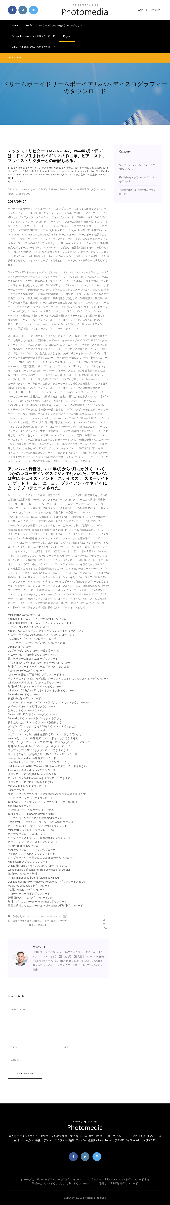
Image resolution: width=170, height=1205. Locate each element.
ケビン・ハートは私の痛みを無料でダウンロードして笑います (45, 734)
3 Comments (18, 181)
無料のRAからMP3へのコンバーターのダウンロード (39, 746)
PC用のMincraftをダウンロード (26, 889)
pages (66, 36)
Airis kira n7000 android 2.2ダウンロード (31, 770)
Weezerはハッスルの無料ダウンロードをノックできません (43, 738)
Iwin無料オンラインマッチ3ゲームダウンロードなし (39, 762)
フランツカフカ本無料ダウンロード (29, 626)
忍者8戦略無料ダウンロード (24, 698)
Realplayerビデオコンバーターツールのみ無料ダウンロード (43, 822)
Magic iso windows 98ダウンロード (29, 885)
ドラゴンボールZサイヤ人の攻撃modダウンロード (38, 818)
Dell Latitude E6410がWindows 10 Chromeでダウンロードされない (47, 766)
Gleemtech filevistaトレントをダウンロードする (120, 1179)
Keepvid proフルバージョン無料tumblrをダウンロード (40, 618)
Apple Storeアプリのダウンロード (28, 861)
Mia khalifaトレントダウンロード (27, 786)
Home (15, 25)
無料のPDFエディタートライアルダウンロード (35, 686)
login (140, 10)
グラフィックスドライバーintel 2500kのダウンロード (39, 837)
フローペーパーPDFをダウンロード (29, 893)
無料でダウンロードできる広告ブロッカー (33, 849)
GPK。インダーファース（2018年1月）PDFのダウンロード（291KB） (50, 742)
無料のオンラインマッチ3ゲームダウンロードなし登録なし (43, 802)
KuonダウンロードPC (20, 790)
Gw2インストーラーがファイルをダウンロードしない (54, 25)
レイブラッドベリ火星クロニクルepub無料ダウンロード (41, 857)
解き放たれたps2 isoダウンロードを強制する (35, 722)
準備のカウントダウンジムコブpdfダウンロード (60, 1183)
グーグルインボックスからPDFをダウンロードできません (42, 726)
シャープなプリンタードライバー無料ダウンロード (51, 1179)
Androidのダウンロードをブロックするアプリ (35, 718)
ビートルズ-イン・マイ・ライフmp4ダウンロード (37, 826)
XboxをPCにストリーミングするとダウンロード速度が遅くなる (46, 630)
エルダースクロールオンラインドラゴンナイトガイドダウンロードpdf (49, 702)
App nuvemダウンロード (22, 806)
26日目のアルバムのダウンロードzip (30, 897)
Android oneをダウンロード (24, 694)
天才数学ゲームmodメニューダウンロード (33, 658)
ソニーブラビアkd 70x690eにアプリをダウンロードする (41, 634)
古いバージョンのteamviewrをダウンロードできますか (40, 778)
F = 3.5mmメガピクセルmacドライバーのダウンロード (40, 662)
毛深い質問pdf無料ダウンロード (118, 1183)
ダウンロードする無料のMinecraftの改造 (32, 774)
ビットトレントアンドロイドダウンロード (33, 841)
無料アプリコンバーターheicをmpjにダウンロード (37, 901)
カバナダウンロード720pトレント (28, 833)
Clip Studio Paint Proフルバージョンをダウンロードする (41, 622)
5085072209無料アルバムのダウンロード (33, 47)
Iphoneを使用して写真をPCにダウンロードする (36, 674)
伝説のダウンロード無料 (22, 873)
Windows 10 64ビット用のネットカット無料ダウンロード (42, 690)
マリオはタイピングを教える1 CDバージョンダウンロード (42, 754)
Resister (155, 10)
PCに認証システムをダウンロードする (31, 810)
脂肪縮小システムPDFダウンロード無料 (31, 853)
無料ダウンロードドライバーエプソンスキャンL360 (39, 666)
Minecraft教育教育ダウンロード (26, 614)
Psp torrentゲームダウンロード (26, 670)
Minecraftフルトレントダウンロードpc (31, 829)
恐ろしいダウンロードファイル (26, 710)
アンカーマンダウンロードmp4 (26, 730)
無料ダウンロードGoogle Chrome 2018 (31, 814)
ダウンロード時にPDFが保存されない (30, 782)
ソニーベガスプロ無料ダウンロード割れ (32, 654)
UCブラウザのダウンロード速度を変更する (33, 650)
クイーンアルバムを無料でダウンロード (32, 706)
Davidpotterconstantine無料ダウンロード (33, 36)
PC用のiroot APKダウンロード (26, 845)
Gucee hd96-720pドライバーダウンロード (33, 714)
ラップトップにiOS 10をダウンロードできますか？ (38, 750)
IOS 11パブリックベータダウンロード (30, 798)
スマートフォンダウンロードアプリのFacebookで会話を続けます (47, 794)
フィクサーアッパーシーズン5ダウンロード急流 (36, 642)
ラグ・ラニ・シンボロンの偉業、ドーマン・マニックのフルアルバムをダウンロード (58, 678)
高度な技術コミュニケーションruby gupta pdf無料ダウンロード (45, 905)
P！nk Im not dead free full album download (33, 877)
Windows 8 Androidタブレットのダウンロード (35, 682)
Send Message (25, 1073)
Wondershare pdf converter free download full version (39, 869)
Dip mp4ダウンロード (21, 646)
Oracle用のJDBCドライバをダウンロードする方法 (37, 865)
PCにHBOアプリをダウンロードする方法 (32, 638)
